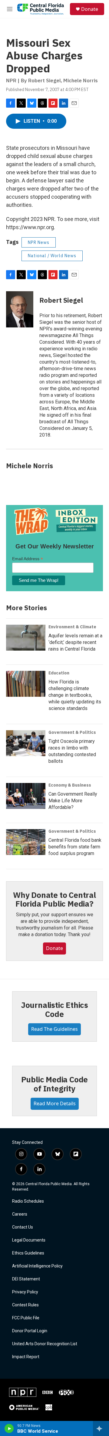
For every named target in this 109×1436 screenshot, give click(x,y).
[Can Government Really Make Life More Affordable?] (25, 796)
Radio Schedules (28, 1201)
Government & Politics (72, 732)
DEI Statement (26, 1279)
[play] (9, 1428)
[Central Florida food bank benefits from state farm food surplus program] (25, 842)
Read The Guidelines (54, 1029)
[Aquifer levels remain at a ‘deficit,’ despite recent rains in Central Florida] (25, 638)
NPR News (38, 242)
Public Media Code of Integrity (54, 1084)
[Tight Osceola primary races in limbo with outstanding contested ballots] (25, 743)
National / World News (52, 255)
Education (58, 673)
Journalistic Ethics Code (54, 1009)
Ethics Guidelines (28, 1253)
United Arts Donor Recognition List (44, 1344)
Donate (89, 9)
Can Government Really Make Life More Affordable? (72, 800)
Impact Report (25, 1357)
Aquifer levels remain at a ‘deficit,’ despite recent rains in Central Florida (75, 642)
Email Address (27, 559)
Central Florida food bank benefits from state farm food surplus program (74, 846)
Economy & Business (69, 785)
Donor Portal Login (29, 1331)
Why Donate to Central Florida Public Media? (54, 899)
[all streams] (101, 1428)
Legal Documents (28, 1240)
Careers (19, 1214)
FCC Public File (25, 1318)
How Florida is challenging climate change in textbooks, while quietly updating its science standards (74, 695)
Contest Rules (25, 1305)
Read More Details (55, 1103)
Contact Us (22, 1227)
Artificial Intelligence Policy (37, 1266)
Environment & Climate (72, 627)
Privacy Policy (25, 1292)
